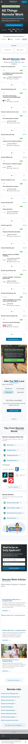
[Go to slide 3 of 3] (14, 107)
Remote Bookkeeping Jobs (8, 717)
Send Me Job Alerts (14, 568)
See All (13, 419)
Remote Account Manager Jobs (9, 693)
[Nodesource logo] (23, 475)
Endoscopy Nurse (7, 209)
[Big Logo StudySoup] (17, 475)
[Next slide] (24, 84)
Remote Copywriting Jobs (8, 710)
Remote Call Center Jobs (7, 700)
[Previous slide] (2, 84)
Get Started (14, 360)
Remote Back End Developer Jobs (10, 697)
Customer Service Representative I (12, 141)
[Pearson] (10, 39)
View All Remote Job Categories (13, 725)
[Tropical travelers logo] (5, 469)
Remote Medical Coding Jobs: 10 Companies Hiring (11, 600)
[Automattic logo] (23, 469)
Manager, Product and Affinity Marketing (11, 255)
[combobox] (14, 559)
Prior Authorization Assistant (10, 118)
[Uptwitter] (11, 480)
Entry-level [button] (9, 392)
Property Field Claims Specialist (11, 231)
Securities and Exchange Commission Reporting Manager (11, 96)
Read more (5, 610)
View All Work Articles (13, 680)
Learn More (12, 742)
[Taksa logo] (11, 469)
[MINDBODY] (3, 39)
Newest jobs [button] (20, 392)
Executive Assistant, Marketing (11, 322)
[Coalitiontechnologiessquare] (17, 469)
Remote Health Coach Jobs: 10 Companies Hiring (10, 660)
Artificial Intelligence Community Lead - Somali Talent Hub (12, 300)
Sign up (24, 1)
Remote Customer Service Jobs (9, 720)
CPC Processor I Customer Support (12, 163)
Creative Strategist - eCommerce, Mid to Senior (12, 277)
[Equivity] (5, 480)
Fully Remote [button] (8, 388)
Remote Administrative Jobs (8, 713)
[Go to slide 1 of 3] (11, 107)
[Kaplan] (24, 39)
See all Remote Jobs (13, 339)
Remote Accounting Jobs (7, 703)
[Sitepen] (5, 475)
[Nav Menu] (1, 2)
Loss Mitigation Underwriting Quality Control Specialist (13, 73)
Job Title (8, 50)
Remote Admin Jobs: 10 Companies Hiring (14, 630)
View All (24, 66)
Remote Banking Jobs (7, 707)
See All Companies (13, 487)
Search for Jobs (14, 410)
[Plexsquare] (11, 475)
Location (21, 50)
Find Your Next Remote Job (14, 25)
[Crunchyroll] (17, 39)
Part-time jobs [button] (20, 388)
